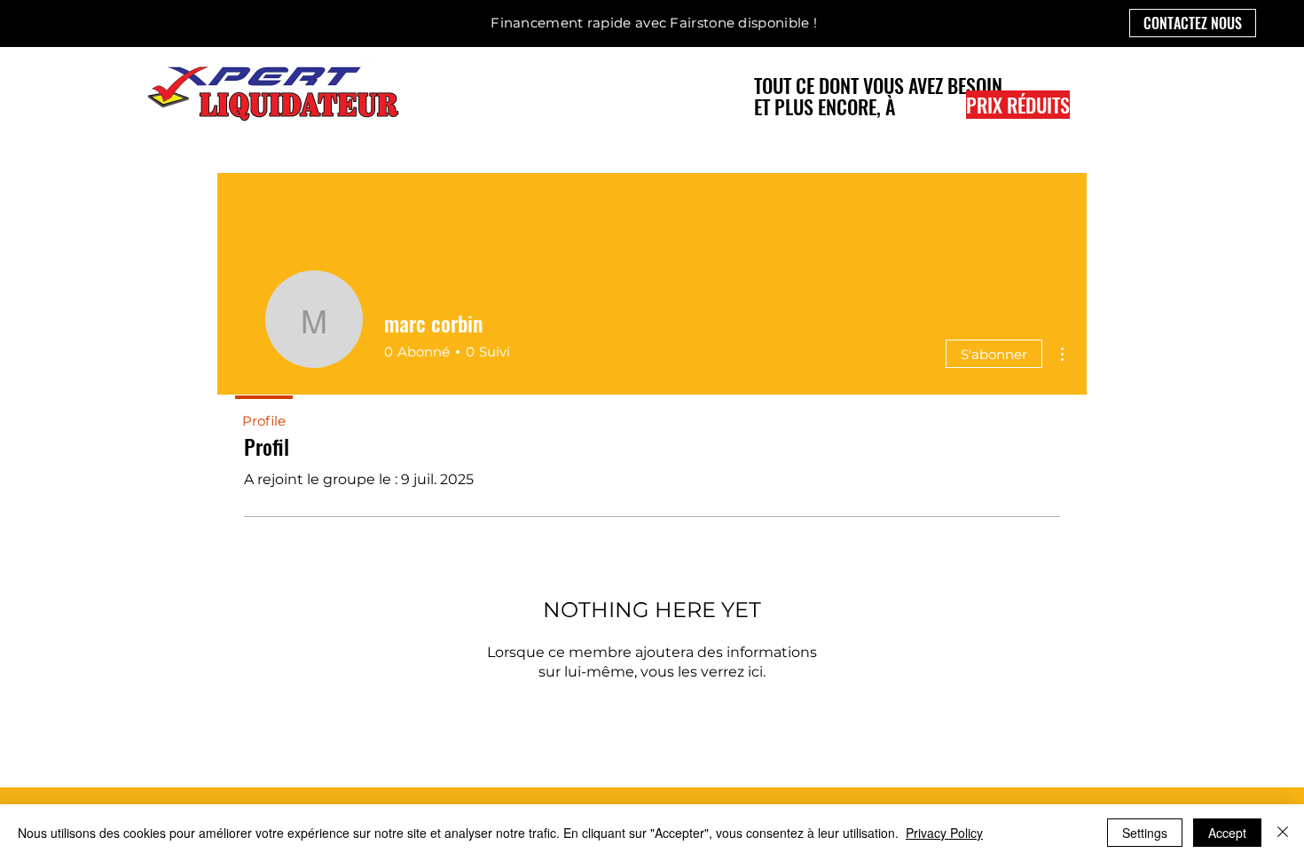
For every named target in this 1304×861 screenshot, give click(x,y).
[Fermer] (1282, 832)
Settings (1144, 832)
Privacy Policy (944, 832)
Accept (1227, 832)
